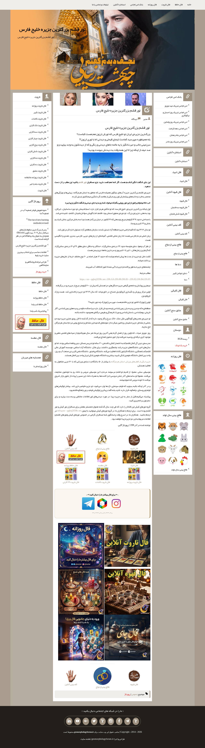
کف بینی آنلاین (181, 233)
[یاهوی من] (136, 721)
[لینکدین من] (69, 721)
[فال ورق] (81, 638)
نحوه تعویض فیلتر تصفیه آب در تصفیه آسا (34, 211)
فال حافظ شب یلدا (38, 304)
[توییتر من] (94, 721)
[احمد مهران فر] (135, 100)
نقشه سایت (85, 739)
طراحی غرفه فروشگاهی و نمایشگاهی (37, 263)
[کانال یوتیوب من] (77, 721)
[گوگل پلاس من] (86, 721)
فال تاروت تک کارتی (37, 125)
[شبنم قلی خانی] (70, 100)
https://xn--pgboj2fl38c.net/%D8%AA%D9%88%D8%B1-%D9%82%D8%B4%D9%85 (115, 279)
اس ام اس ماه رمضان (178, 135)
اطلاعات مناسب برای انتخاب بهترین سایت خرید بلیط (33, 253)
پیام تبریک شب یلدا (38, 310)
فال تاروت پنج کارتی (37, 144)
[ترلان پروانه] (103, 100)
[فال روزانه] (81, 546)
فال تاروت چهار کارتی (37, 138)
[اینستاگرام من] (111, 721)
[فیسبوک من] (119, 721)
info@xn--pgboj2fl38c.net (69, 410)
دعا (185, 279)
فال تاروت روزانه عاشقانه (35, 177)
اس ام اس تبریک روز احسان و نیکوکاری (176, 114)
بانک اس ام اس (136, 4)
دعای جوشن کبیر (180, 273)
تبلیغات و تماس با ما (100, 4)
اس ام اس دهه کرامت (178, 128)
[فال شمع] (81, 592)
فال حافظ (179, 4)
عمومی (134, 694)
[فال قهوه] (127, 592)
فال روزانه (152, 4)
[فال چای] (127, 638)
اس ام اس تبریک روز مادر (176, 141)
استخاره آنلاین (119, 4)
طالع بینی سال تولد (179, 469)
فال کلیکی (183, 299)
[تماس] (102, 721)
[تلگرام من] (127, 721)
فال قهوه (183, 201)
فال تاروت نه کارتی (38, 158)
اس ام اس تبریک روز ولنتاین (175, 122)
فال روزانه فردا (39, 366)
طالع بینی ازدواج (180, 253)
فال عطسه (42, 346)
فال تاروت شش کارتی (37, 151)
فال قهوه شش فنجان (178, 213)
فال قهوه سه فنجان (179, 207)
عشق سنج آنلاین (180, 319)
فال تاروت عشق (39, 171)
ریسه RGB (182, 339)
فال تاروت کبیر (39, 112)
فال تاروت (165, 4)
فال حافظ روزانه (39, 297)
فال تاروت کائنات (39, 118)
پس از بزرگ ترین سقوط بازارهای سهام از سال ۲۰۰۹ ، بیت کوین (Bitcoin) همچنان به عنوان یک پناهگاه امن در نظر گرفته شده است (32, 234)
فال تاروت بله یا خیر (37, 184)
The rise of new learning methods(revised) (38, 221)
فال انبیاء (183, 181)
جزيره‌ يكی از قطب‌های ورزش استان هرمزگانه (130, 361)
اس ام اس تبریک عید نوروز (175, 106)
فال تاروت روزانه (39, 106)
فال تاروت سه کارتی (37, 132)
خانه (189, 4)
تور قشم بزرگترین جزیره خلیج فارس (52, 29)
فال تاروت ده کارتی (38, 164)
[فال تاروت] (127, 546)
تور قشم (82, 182)
